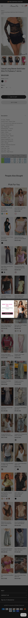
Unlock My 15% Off (7, 313)
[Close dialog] (26, 301)
